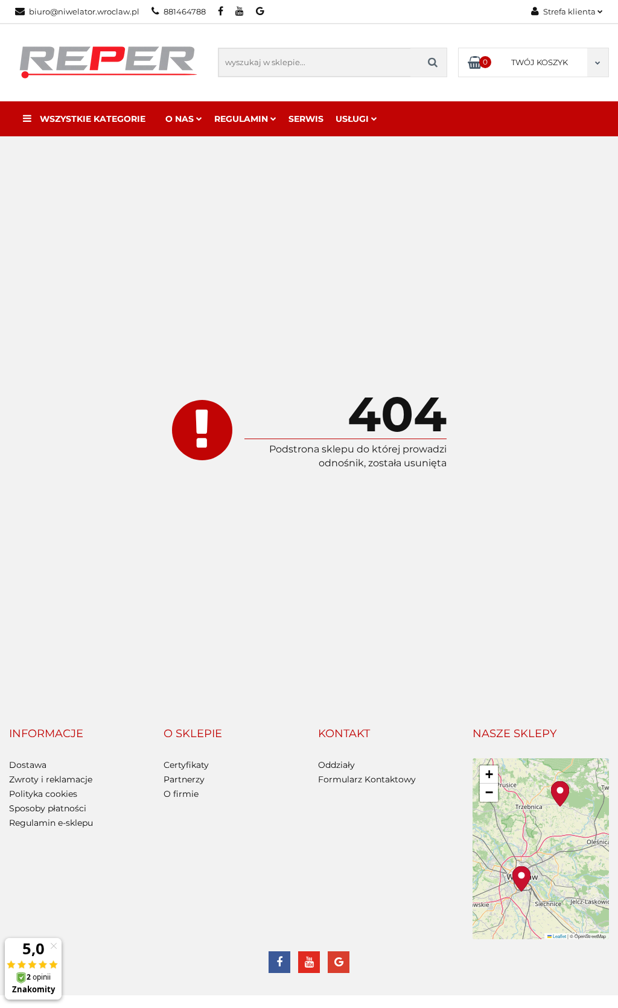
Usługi (353, 118)
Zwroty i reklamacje (50, 779)
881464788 (185, 11)
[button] (46, 734)
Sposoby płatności (47, 808)
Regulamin (242, 118)
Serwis (305, 118)
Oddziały (336, 764)
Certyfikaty (186, 764)
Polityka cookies (43, 793)
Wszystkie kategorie (91, 118)
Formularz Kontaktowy (367, 779)
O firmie (181, 793)
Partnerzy (184, 779)
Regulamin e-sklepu (51, 822)
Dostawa (27, 764)
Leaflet (559, 936)
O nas (180, 118)
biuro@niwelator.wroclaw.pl (84, 11)
